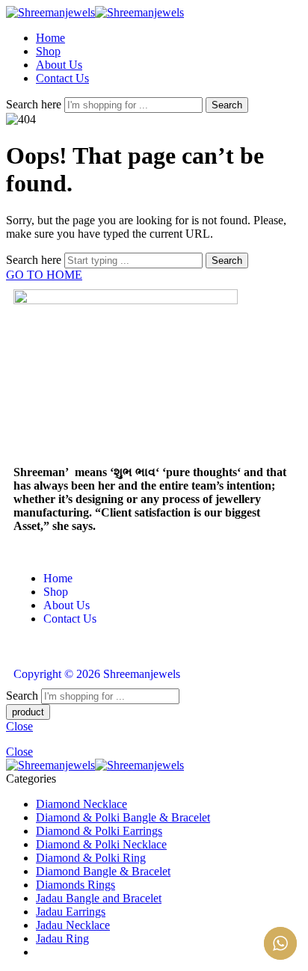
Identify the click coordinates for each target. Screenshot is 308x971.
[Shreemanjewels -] (95, 12)
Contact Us (62, 78)
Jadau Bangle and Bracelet (98, 898)
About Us (59, 64)
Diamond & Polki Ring (91, 857)
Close (19, 726)
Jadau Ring (62, 938)
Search (227, 105)
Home (50, 37)
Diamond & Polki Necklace (101, 844)
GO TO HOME (44, 274)
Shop (48, 51)
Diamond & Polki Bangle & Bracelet (123, 817)
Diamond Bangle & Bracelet (103, 871)
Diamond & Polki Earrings (99, 830)
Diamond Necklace (81, 804)
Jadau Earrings (70, 911)
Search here (35, 104)
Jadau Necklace (73, 925)
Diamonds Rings (75, 884)
